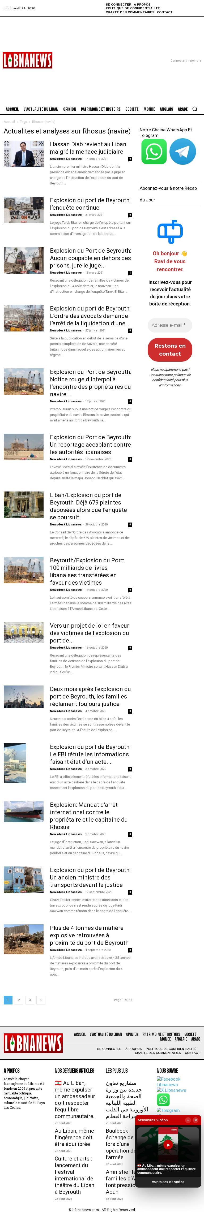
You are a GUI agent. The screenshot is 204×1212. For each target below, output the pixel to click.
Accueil (9, 122)
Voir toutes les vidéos (168, 1182)
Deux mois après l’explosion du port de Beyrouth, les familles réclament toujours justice (90, 696)
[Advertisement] (102, 54)
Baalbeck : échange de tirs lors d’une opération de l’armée (124, 1144)
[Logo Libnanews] (27, 60)
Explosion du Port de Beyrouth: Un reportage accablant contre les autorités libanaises (90, 444)
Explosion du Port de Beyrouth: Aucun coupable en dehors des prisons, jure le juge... (90, 258)
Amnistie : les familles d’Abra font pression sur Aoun (126, 1182)
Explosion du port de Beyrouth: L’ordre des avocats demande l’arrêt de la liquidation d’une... (90, 316)
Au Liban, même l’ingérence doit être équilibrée (74, 1137)
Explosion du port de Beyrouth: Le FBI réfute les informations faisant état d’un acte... (90, 754)
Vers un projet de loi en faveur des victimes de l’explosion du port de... (89, 633)
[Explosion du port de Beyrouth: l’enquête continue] (24, 210)
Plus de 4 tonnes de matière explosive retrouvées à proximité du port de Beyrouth (89, 935)
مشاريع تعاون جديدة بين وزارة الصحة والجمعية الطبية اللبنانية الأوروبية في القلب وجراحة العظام (127, 1099)
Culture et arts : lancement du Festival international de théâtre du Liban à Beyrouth (74, 1175)
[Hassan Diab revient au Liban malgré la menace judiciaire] (24, 154)
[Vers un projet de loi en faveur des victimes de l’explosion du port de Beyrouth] (24, 632)
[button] (194, 108)
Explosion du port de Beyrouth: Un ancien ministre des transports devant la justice (90, 877)
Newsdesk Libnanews (66, 159)
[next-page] (40, 1000)
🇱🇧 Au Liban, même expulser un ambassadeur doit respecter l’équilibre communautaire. (75, 1099)
